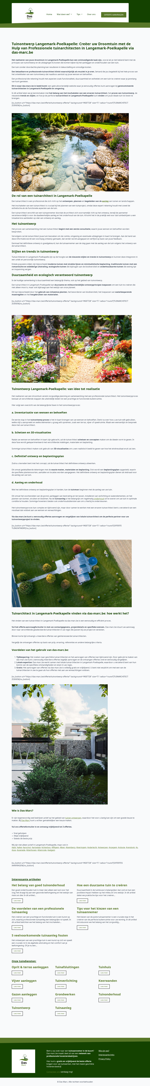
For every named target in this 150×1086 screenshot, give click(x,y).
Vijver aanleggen (24, 981)
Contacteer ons (53, 1072)
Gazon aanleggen (24, 994)
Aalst (14, 847)
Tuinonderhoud (110, 994)
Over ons (91, 14)
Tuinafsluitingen (67, 967)
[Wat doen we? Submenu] (72, 14)
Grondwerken (65, 994)
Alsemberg (70, 847)
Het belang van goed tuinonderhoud (38, 885)
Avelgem (51, 850)
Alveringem (81, 847)
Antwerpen (103, 847)
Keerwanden (108, 981)
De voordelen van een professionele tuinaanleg (38, 910)
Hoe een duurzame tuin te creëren (102, 885)
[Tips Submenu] (82, 14)
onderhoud (99, 498)
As (137, 847)
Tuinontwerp (21, 1008)
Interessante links (106, 1054)
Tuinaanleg (63, 1008)
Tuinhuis (105, 967)
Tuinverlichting (66, 981)
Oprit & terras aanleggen (30, 967)
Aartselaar (36, 847)
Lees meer (17, 901)
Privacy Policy (105, 1059)
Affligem (55, 847)
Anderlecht (92, 847)
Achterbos (46, 847)
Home (49, 14)
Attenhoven (31, 850)
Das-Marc (25, 820)
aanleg (105, 201)
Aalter (19, 847)
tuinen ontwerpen (73, 818)
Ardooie (121, 847)
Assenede (21, 850)
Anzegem (113, 847)
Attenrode (42, 850)
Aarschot (27, 847)
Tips (78, 14)
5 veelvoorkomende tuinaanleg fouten (40, 935)
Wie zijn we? (104, 1051)
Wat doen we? (63, 14)
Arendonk (130, 847)
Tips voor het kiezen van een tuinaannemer (97, 910)
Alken (62, 847)
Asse (14, 850)
